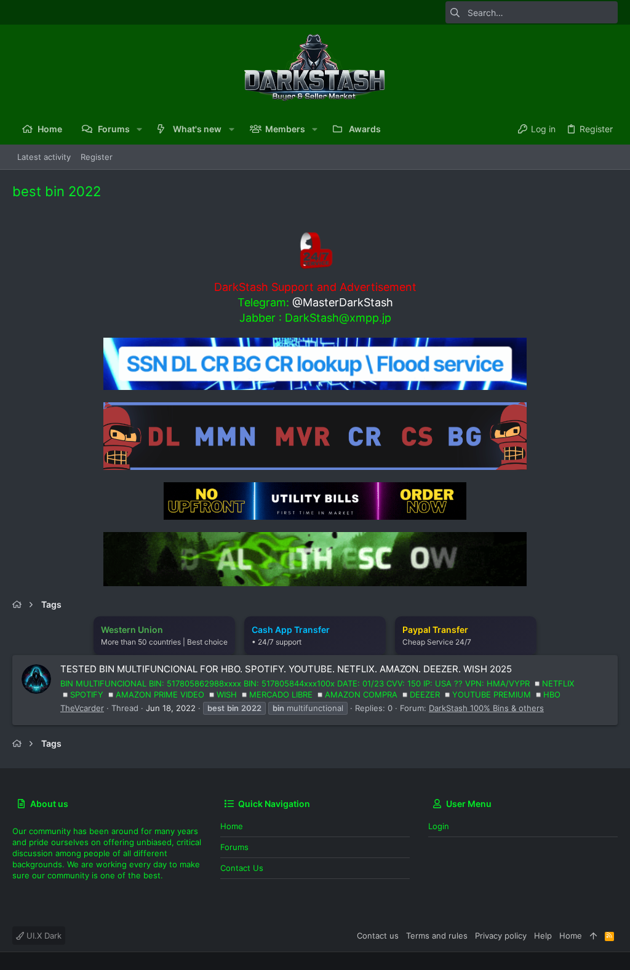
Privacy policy (501, 935)
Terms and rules (437, 935)
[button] (139, 129)
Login (438, 826)
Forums (234, 847)
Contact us (241, 868)
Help (543, 935)
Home (231, 826)
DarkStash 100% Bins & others (486, 708)
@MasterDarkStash (342, 302)
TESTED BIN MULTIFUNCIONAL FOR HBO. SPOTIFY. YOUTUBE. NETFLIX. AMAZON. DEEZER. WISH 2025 (286, 669)
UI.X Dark (43, 935)
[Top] (593, 935)
